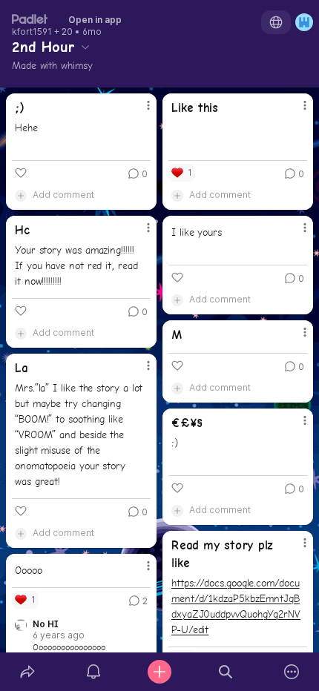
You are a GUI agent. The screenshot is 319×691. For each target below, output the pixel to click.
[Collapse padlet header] (85, 46)
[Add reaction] (21, 173)
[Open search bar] (226, 671)
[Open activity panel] (93, 672)
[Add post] (159, 672)
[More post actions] (139, 111)
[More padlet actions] (292, 672)
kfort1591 (32, 32)
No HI (46, 624)
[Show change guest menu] (304, 22)
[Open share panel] (27, 672)
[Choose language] (276, 22)
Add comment (63, 194)
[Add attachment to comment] (21, 195)
